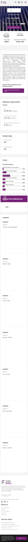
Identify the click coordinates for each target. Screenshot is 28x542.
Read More (9, 540)
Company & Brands (5, 507)
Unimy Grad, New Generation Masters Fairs (9, 529)
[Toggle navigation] (25, 2)
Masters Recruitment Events (6, 527)
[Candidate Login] (22, 2)
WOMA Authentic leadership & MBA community (10, 526)
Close (20, 538)
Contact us (3, 509)
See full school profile (14, 27)
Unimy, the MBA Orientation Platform (8, 524)
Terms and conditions (5, 511)
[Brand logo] (6, 482)
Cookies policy (4, 514)
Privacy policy (3, 513)
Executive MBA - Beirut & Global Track (11, 90)
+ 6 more (23, 23)
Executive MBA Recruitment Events (7, 522)
